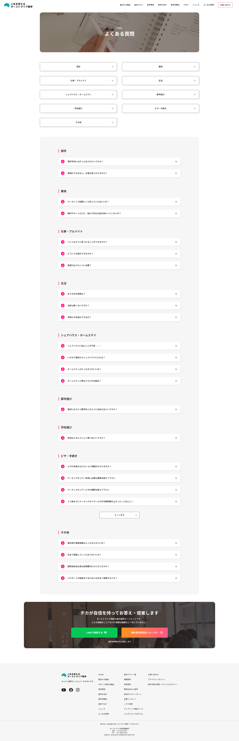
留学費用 (101, 689)
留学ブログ (102, 704)
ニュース (101, 709)
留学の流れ (102, 694)
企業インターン (130, 699)
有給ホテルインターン (132, 694)
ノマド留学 (128, 704)
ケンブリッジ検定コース (133, 709)
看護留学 (127, 679)
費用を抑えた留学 (131, 689)
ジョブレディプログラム (133, 714)
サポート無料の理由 (106, 684)
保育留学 (127, 684)
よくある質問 (103, 714)
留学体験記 (102, 699)
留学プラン (138, 5)
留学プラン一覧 (130, 674)
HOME (101, 674)
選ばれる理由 (103, 679)
